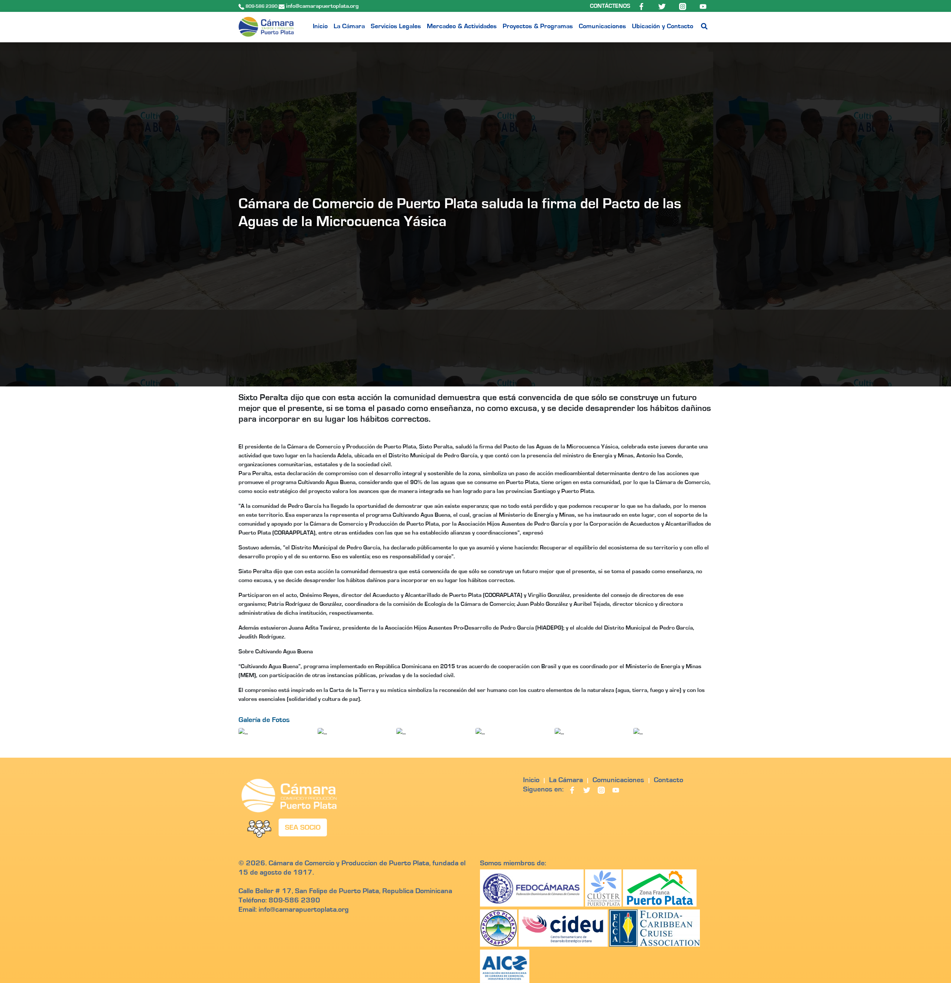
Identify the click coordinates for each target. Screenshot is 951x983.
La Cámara (349, 26)
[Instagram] (683, 6)
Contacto (668, 780)
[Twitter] (662, 6)
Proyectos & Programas (538, 26)
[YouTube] (703, 6)
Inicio (320, 26)
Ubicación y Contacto (662, 26)
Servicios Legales (396, 26)
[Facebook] (642, 6)
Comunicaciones (602, 26)
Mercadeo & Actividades (462, 26)
